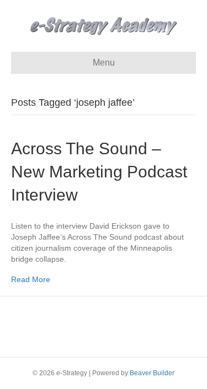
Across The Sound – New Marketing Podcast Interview (99, 171)
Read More (30, 279)
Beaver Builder (152, 373)
